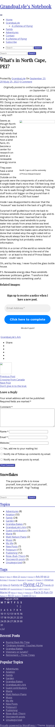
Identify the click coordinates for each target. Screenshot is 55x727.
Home (9, 19)
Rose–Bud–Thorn (15, 556)
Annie (31, 577)
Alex (9, 577)
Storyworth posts (15, 559)
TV (34, 596)
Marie (9, 533)
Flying (33, 584)
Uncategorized (14, 562)
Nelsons (29, 593)
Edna (6, 585)
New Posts (12, 546)
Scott (18, 596)
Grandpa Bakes (14, 524)
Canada (31, 580)
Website (4, 442)
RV (11, 595)
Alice (16, 576)
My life (9, 543)
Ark (39, 576)
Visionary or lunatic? (17, 651)
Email (4, 437)
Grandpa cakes (31, 589)
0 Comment (26, 81)
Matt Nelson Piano (16, 536)
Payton (3, 596)
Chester (39, 580)
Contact (10, 35)
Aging (3, 577)
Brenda (13, 580)
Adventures (12, 32)
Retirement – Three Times (20, 655)
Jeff (41, 589)
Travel (26, 595)
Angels (24, 577)
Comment (6, 407)
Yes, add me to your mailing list (20, 448)
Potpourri (11, 549)
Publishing (12, 552)
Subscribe (11, 42)
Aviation (10, 514)
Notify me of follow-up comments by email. (27, 454)
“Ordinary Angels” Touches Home (24, 645)
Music (9, 540)
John (47, 589)
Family (9, 29)
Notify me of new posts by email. (21, 459)
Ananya (50, 725)
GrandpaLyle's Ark (11, 337)
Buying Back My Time (18, 642)
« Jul (2, 628)
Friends (49, 585)
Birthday (4, 580)
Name (4, 431)
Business (22, 580)
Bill (46, 576)
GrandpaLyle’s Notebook (25, 6)
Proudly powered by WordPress (17, 725)
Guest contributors (16, 530)
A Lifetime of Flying (22, 26)
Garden (10, 521)
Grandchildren (17, 589)
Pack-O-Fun (43, 592)
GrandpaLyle (13, 22)
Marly (14, 593)
